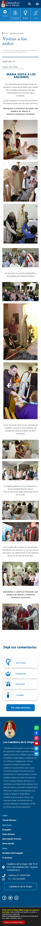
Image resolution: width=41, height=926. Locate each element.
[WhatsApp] (36, 728)
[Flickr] (36, 748)
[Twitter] (36, 753)
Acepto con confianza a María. (13, 922)
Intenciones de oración (15, 18)
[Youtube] (36, 743)
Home (6, 33)
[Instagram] (36, 738)
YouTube (5, 16)
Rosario (25, 18)
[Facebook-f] (4, 898)
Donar (36, 18)
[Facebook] (36, 733)
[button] (29, 4)
